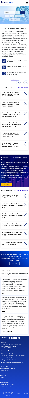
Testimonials (4, 380)
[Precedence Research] (7, 3)
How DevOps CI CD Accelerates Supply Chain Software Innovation (12, 196)
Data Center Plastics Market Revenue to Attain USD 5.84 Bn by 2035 (12, 215)
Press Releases (5, 373)
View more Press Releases (21, 190)
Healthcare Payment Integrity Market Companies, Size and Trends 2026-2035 (11, 134)
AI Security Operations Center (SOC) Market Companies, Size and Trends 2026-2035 (11, 124)
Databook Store (5, 370)
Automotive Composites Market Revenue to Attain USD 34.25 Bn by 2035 (12, 234)
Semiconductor (14, 19)
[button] (26, 3)
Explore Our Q (6, 184)
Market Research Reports (8, 368)
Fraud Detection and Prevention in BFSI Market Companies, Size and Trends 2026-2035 (12, 114)
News (2, 377)
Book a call (14, 263)
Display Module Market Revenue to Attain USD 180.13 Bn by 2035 (12, 224)
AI (6, 16)
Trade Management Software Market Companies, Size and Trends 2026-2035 (11, 104)
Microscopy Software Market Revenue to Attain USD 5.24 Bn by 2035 (12, 205)
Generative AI (20, 16)
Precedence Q (7, 384)
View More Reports (23, 87)
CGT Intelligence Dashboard (8, 387)
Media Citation (5, 382)
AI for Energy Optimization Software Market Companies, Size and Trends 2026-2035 (11, 144)
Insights (3, 375)
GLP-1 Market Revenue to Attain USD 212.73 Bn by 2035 (12, 243)
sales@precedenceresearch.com (14, 362)
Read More (14, 79)
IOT (12, 16)
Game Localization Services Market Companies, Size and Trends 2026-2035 (10, 94)
